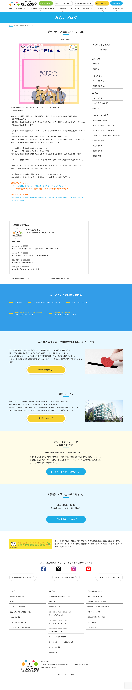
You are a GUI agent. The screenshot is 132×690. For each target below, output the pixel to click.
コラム (95, 93)
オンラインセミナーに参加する (64, 471)
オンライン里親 (45, 3)
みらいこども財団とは (17, 9)
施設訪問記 (97, 156)
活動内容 (62, 9)
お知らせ (26, 246)
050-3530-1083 (66, 504)
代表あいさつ (14, 601)
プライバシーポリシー (94, 612)
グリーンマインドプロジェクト (104, 130)
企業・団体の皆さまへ (62, 3)
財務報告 (96, 68)
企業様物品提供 (98, 140)
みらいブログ (103, 9)
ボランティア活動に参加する (82, 9)
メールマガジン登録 (108, 577)
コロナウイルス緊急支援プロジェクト (107, 135)
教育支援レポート (99, 151)
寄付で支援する (101, 3)
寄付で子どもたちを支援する (19, 622)
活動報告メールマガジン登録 (96, 601)
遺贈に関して (53, 601)
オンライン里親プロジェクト (103, 125)
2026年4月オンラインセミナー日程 (26, 269)
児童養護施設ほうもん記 (20, 278)
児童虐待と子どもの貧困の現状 (42, 9)
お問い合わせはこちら (64, 519)
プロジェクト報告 (100, 115)
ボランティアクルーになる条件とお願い (62, 642)
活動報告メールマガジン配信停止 (98, 607)
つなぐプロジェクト (79, 303)
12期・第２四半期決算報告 (23, 262)
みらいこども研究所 (101, 44)
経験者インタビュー (100, 86)
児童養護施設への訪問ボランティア (47, 303)
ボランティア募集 (54, 647)
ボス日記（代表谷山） (101, 103)
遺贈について (45, 418)
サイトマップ (91, 627)
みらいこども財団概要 (17, 607)
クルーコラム (97, 98)
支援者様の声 (118, 9)
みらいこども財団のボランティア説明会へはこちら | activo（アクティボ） (39, 186)
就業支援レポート (99, 145)
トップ (12, 591)
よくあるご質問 (15, 617)
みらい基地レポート (100, 120)
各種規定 (96, 63)
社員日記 (96, 108)
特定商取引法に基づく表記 (96, 617)
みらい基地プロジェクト (29, 313)
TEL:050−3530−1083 (48, 667)
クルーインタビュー (100, 81)
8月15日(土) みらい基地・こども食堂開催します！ (33, 255)
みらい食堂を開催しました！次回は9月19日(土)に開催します (36, 248)
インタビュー (98, 75)
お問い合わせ (115, 3)
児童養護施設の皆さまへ (83, 3)
